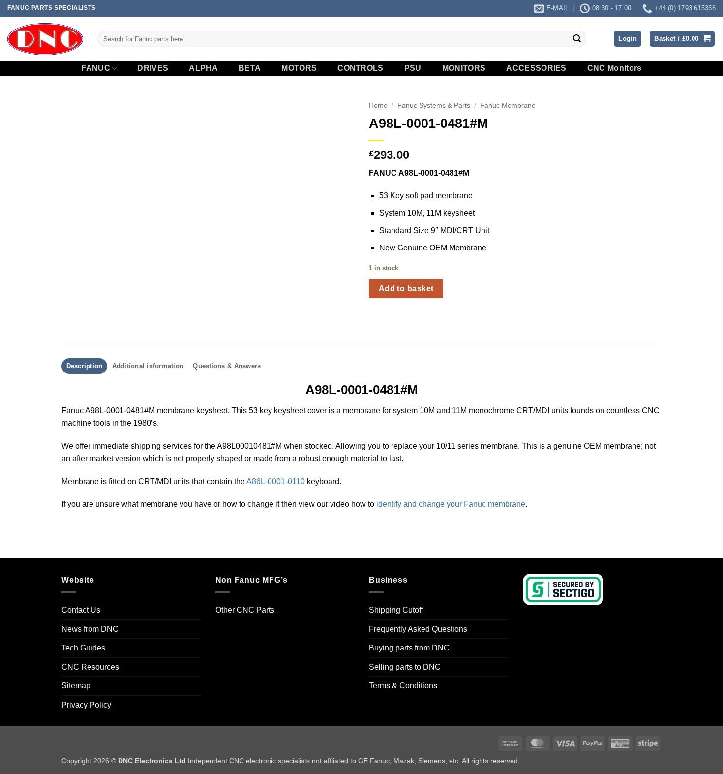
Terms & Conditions (403, 685)
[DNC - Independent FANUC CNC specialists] (45, 39)
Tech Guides (83, 648)
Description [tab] (84, 366)
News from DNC (90, 629)
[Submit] (577, 39)
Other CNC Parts (244, 610)
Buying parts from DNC (409, 648)
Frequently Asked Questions (418, 629)
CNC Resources (90, 667)
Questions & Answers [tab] (227, 366)
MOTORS (299, 68)
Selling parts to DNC (405, 667)
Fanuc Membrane (508, 105)
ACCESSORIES (536, 68)
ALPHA (203, 68)
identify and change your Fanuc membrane (450, 504)
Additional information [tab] (148, 366)
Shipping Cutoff (396, 610)
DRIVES (152, 68)
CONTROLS (360, 68)
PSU (413, 68)
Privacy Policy (86, 705)
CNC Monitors (614, 68)
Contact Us (80, 610)
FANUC (95, 68)
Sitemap (75, 685)
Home (378, 105)
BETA (250, 68)
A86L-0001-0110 (275, 481)
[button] (627, 39)
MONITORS (464, 68)
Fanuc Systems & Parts (433, 105)
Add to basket (406, 288)
